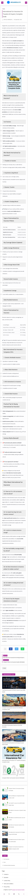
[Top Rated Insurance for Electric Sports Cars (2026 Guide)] (14, 683)
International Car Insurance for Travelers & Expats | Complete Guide (13, 761)
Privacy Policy (7, 887)
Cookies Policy (7, 880)
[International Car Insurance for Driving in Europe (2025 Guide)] (14, 735)
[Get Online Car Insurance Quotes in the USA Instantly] (14, 718)
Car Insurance (6, 859)
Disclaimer (6, 877)
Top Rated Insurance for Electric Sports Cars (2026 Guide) (13, 690)
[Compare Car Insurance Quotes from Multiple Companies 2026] (14, 700)
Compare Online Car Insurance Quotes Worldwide (13, 778)
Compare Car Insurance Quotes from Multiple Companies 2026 (12, 708)
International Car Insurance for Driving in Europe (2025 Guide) (13, 743)
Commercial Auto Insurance (9, 865)
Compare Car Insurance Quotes (18, 890)
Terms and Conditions (8, 884)
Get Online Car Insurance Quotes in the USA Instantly (12, 726)
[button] (10, 649)
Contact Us (6, 874)
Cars (4, 9)
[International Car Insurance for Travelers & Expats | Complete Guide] (14, 753)
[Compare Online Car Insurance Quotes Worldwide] (14, 770)
